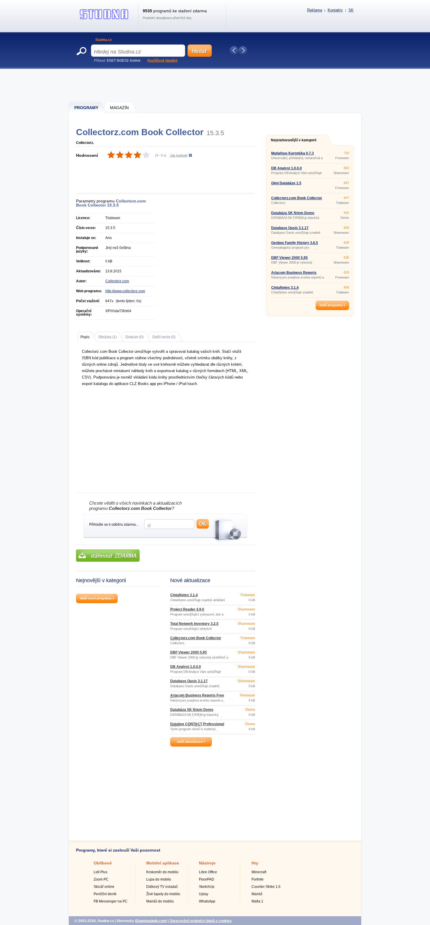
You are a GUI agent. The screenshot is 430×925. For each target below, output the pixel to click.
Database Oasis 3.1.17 (189, 681)
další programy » (332, 305)
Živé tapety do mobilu (163, 894)
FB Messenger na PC (111, 901)
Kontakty (335, 10)
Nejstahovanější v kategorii (293, 140)
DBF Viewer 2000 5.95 (188, 652)
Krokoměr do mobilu (162, 872)
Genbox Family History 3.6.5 (294, 243)
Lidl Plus (100, 872)
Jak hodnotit (178, 155)
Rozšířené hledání (162, 61)
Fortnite (258, 879)
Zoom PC (101, 879)
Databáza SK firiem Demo (191, 710)
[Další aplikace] (242, 50)
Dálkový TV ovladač (162, 887)
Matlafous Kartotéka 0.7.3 (292, 153)
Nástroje (207, 863)
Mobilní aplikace (162, 863)
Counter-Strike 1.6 (266, 887)
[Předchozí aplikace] (234, 50)
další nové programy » (97, 598)
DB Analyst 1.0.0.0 (185, 667)
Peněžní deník (105, 894)
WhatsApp (207, 901)
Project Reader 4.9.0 (187, 609)
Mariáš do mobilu (160, 901)
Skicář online (104, 887)
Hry (255, 863)
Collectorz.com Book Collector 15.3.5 (195, 640)
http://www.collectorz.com (125, 291)
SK (351, 10)
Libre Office (208, 872)
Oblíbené (103, 863)
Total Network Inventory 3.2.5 (194, 624)
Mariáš (257, 894)
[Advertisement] (215, 85)
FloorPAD (206, 879)
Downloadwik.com (151, 921)
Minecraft (259, 872)
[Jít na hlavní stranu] (104, 19)
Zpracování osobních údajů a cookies (201, 921)
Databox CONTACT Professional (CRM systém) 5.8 (197, 726)
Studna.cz (103, 40)
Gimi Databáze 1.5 (286, 183)
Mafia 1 (257, 901)
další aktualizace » (191, 741)
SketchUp (206, 887)
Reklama (314, 10)
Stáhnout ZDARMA (108, 555)
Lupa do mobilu (158, 879)
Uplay (203, 894)
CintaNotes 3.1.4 (184, 595)
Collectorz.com (117, 281)
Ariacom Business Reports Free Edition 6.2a (197, 697)
